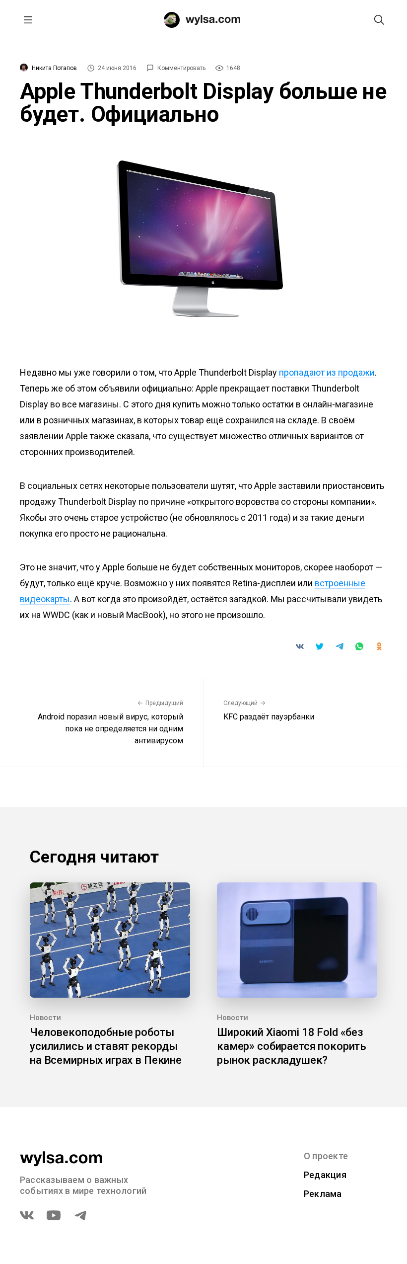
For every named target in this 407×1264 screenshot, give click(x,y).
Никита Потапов (54, 68)
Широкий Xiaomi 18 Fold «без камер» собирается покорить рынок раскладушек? (291, 1046)
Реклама (323, 1193)
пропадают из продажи (327, 372)
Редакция (325, 1175)
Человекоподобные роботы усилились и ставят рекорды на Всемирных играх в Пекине (106, 1046)
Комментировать (181, 68)
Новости (45, 1017)
